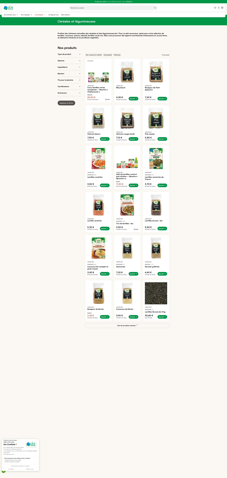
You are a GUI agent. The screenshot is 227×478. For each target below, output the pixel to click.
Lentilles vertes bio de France (154, 178)
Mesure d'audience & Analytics (12, 461)
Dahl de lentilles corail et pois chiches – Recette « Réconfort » (126, 176)
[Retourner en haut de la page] (221, 327)
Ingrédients (62, 67)
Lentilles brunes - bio (153, 221)
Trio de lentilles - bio (124, 223)
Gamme (61, 61)
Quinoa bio (120, 267)
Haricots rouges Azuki (125, 134)
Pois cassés (150, 134)
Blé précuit (120, 88)
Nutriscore (62, 93)
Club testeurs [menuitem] (65, 15)
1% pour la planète (65, 80)
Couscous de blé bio (124, 309)
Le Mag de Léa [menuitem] (53, 15)
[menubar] (113, 14)
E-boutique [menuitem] (39, 15)
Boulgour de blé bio (95, 309)
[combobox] (113, 7)
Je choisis (11, 469)
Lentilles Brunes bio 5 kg (155, 312)
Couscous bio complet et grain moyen (97, 268)
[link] (215, 8)
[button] (4, 471)
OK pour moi (29, 469)
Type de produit (64, 54)
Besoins (61, 73)
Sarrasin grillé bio (152, 267)
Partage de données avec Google (13, 460)
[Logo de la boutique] (8, 8)
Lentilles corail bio (95, 177)
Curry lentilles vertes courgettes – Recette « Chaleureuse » (97, 89)
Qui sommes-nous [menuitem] (10, 15)
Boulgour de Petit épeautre (152, 89)
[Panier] (222, 8)
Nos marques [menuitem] (25, 15)
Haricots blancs (93, 134)
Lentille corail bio (94, 221)
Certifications (63, 86)
